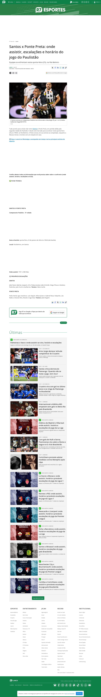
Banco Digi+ (82, 612)
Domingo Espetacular (62, 650)
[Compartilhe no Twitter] (52, 68)
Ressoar (81, 653)
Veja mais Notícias (38, 598)
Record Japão (82, 642)
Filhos (24, 631)
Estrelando (25, 626)
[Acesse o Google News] (63, 68)
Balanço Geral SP (61, 628)
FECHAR (79, 693)
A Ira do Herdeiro (61, 615)
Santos (35, 129)
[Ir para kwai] (66, 685)
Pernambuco (44, 653)
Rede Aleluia (82, 648)
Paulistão (12, 631)
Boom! (59, 634)
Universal (81, 659)
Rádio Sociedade (83, 631)
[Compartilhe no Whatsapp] (60, 68)
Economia (43, 631)
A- (16, 73)
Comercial (81, 618)
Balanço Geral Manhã (62, 626)
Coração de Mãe (61, 648)
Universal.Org (82, 661)
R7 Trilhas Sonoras (83, 628)
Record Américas (83, 634)
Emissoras (81, 620)
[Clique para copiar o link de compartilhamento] (66, 68)
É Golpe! (43, 637)
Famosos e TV (26, 628)
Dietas (24, 623)
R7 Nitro (25, 642)
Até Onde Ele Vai (61, 623)
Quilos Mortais (60, 667)
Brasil (42, 615)
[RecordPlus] (74, 2)
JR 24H (41, 2)
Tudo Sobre (44, 667)
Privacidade (25, 685)
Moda (24, 637)
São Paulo (43, 659)
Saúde (42, 661)
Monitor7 (43, 650)
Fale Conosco (18, 685)
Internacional (44, 645)
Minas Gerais (44, 648)
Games (24, 634)
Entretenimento (29, 609)
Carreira (81, 615)
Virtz (24, 653)
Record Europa (82, 639)
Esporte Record (61, 653)
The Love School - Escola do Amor (65, 672)
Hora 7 (43, 639)
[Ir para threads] (70, 685)
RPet (24, 648)
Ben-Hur (59, 631)
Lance (17, 41)
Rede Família (82, 650)
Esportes (36, 2)
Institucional (85, 609)
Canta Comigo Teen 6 (62, 639)
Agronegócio (44, 612)
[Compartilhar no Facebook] (55, 68)
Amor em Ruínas (61, 618)
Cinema (24, 620)
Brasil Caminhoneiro (62, 637)
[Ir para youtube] (89, 685)
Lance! (12, 626)
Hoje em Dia (60, 659)
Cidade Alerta (60, 645)
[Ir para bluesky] (55, 685)
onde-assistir (63, 322)
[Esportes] (50, 9)
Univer (80, 656)
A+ (13, 73)
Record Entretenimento (84, 637)
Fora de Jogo (13, 620)
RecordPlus (82, 626)
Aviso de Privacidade (70, 693)
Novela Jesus (60, 664)
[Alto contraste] (10, 73)
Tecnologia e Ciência (46, 664)
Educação (43, 634)
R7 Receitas (25, 645)
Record (46, 2)
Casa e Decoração (27, 618)
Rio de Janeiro (44, 656)
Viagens (24, 650)
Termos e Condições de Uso (36, 685)
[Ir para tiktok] (78, 685)
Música (24, 639)
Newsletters (82, 623)
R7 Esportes (11, 41)
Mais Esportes (13, 628)
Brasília (18, 2)
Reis (58, 670)
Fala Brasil (59, 656)
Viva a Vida (25, 656)
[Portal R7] (3, 2)
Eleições (24, 2)
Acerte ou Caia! (61, 612)
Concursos (44, 626)
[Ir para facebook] (82, 2)
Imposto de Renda (45, 642)
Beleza (24, 612)
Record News (53, 2)
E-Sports (12, 618)
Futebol (12, 623)
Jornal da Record (61, 661)
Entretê (30, 2)
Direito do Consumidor (46, 628)
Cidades (43, 623)
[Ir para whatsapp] (85, 685)
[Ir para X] (84, 2)
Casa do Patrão (61, 642)
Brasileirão (13, 615)
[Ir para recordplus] (74, 685)
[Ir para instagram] (86, 2)
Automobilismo (14, 612)
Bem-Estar (25, 615)
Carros (43, 620)
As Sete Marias (61, 620)
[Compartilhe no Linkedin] (58, 68)
